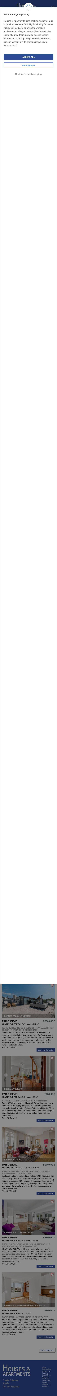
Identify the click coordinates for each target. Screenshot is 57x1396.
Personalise (28, 65)
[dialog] (28, 495)
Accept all (28, 57)
